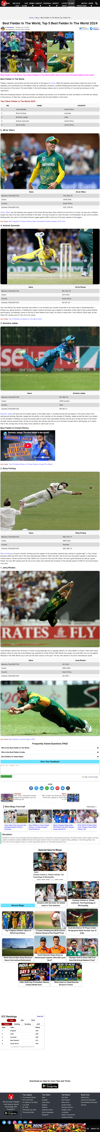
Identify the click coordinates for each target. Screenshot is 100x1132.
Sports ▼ (55, 4)
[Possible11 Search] (96, 3)
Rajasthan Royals (47, 1110)
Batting (17, 1024)
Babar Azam (65, 1102)
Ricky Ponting (5, 553)
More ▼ (91, 4)
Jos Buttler (65, 1112)
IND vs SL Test (16, 4)
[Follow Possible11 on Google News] (84, 28)
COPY (68, 788)
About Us (95, 1129)
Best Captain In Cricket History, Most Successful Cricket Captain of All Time (37, 221)
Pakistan (44, 1107)
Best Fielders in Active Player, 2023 (21, 739)
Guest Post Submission (88, 1100)
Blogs (71, 3)
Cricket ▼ (38, 4)
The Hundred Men (28, 1112)
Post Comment (6, 776)
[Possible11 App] (50, 1088)
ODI (22, 1020)
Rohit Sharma (66, 1100)
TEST (33, 1020)
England (44, 1105)
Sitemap (83, 1105)
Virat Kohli (65, 1097)
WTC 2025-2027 (27, 1100)
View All (40, 1016)
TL (52, 788)
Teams (6, 1024)
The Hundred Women (29, 1097)
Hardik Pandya (66, 1105)
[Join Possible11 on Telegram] (94, 28)
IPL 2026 (25, 1107)
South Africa (46, 1102)
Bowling (28, 1024)
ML (63, 788)
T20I (11, 1020)
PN (57, 788)
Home (7, 3)
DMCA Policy (85, 1097)
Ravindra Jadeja (6, 414)
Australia (44, 1100)
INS (15, 1122)
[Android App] (10, 1115)
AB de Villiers (5, 212)
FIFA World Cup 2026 (29, 1110)
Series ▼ (31, 4)
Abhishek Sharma (67, 1107)
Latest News (65, 4)
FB (31, 788)
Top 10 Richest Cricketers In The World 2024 (25, 319)
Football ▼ (47, 4)
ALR (38, 1024)
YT (31, 1122)
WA (47, 788)
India (43, 1097)
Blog (37, 18)
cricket (52, 83)
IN (25, 1122)
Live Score (25, 4)
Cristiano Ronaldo (67, 1117)
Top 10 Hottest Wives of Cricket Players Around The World (30, 464)
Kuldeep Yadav (66, 1110)
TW (36, 788)
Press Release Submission (89, 1102)
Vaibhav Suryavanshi (68, 1115)
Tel (4, 1122)
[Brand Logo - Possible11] (11, 1099)
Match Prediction (82, 4)
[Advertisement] (50, 11)
